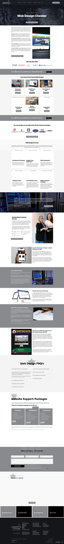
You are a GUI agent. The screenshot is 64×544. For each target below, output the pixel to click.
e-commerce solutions (17, 44)
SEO (35, 183)
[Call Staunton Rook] (62, 542)
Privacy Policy (47, 468)
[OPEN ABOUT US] (21, 2)
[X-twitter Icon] (15, 532)
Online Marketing (36, 529)
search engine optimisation (19, 309)
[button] (35, 408)
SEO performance (47, 335)
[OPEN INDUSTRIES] (31, 2)
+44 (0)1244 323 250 (36, 72)
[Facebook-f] (14, 532)
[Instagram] (19, 532)
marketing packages (36, 521)
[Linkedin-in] (17, 532)
